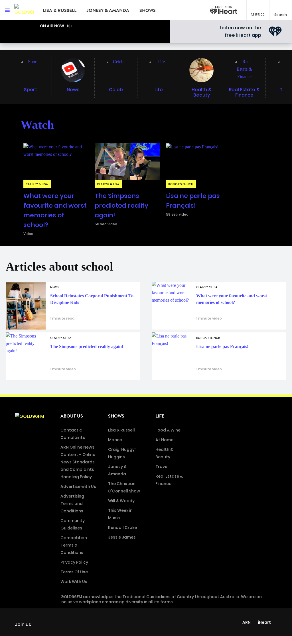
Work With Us (73, 581)
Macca (115, 440)
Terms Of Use (74, 572)
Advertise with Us (78, 486)
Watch (37, 124)
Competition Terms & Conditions (73, 545)
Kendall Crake (122, 527)
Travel (162, 466)
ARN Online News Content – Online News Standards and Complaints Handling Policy (77, 462)
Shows (147, 10)
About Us (71, 416)
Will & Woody (121, 501)
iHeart (264, 622)
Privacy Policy (74, 562)
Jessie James (122, 537)
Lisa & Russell (59, 10)
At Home (164, 440)
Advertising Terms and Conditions (72, 503)
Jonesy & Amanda (108, 10)
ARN (246, 622)
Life (159, 416)
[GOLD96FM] (24, 10)
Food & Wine (168, 430)
